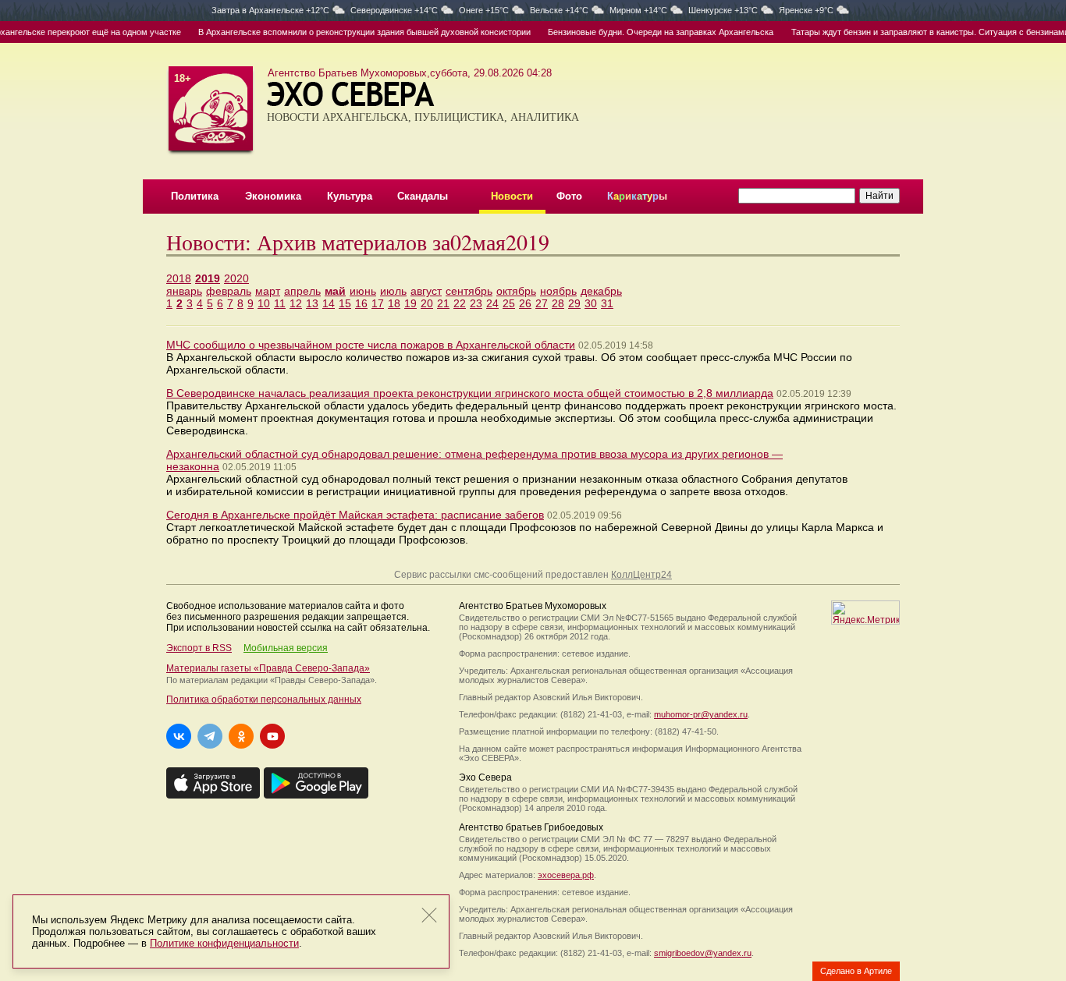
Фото (569, 196)
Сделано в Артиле (856, 971)
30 (591, 303)
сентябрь (469, 291)
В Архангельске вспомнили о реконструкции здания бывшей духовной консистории (351, 32)
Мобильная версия (285, 648)
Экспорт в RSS (199, 648)
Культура (349, 196)
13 (312, 303)
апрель (302, 291)
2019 (207, 278)
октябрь (516, 291)
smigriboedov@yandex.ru (703, 953)
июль (393, 291)
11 (280, 303)
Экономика (273, 196)
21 (443, 303)
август (426, 291)
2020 (236, 278)
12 (296, 303)
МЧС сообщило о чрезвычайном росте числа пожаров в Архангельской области (370, 344)
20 (427, 303)
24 (492, 303)
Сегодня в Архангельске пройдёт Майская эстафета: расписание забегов (355, 514)
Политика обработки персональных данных (263, 699)
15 (345, 303)
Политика (195, 196)
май (335, 291)
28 (558, 303)
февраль (228, 291)
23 (476, 303)
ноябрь (558, 291)
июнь (363, 291)
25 (509, 303)
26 (525, 303)
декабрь (601, 291)
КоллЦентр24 (641, 574)
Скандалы (422, 196)
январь (184, 291)
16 (361, 303)
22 (459, 303)
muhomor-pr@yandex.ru (701, 714)
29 (574, 303)
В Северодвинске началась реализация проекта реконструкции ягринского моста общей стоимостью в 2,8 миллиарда (469, 393)
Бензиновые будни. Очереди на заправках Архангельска (647, 32)
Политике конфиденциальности (224, 943)
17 (377, 303)
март (267, 291)
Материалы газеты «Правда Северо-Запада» (268, 668)
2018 (178, 278)
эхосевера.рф (566, 875)
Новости (512, 196)
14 (328, 303)
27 (541, 303)
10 (264, 303)
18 (394, 303)
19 (410, 303)
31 (607, 303)
